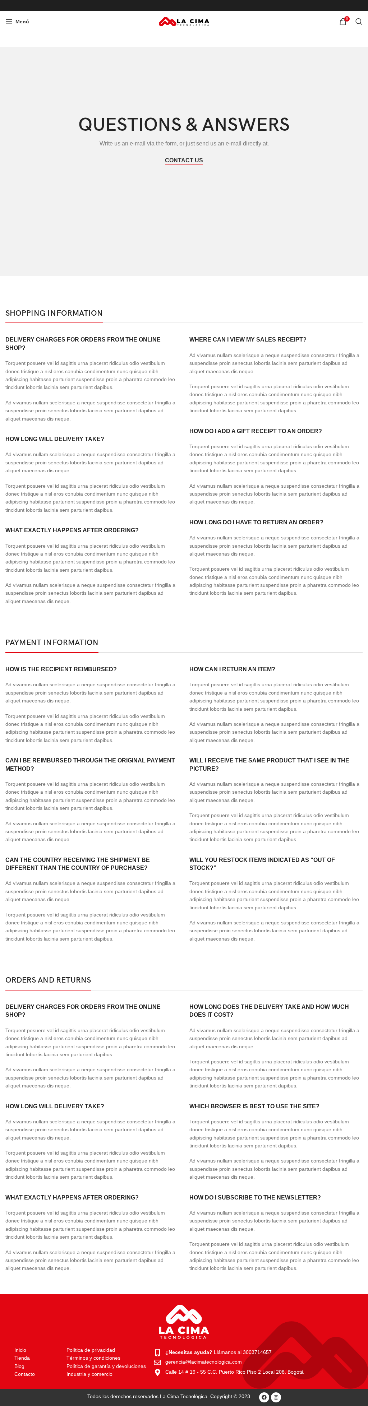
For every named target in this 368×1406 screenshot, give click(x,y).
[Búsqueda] (359, 21)
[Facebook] (264, 1397)
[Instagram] (276, 1397)
